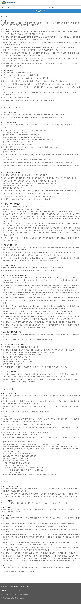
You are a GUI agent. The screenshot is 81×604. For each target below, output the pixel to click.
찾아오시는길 (29, 586)
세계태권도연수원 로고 (8, 2)
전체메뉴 (79, 2)
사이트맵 (22, 586)
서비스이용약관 (52, 7)
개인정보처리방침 (14, 586)
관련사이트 (4, 590)
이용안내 (8, 7)
